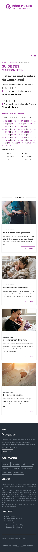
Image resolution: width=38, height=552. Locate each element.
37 (15, 129)
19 (25, 124)
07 (22, 121)
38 (19, 129)
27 (19, 126)
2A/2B (30, 124)
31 (31, 126)
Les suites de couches (13, 395)
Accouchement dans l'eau (15, 340)
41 (28, 129)
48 (15, 132)
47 (12, 132)
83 (22, 140)
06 (19, 121)
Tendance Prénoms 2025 (14, 518)
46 (9, 132)
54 (34, 132)
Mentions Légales (13, 538)
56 (6, 135)
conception (16, 464)
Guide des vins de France (14, 527)
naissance (16, 468)
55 (2, 135)
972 (34, 143)
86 (31, 140)
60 (19, 135)
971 (29, 143)
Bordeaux (28, 156)
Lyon (9, 160)
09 (28, 121)
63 (28, 135)
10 (31, 121)
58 (12, 135)
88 (2, 143)
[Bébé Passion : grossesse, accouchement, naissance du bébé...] (19, 7)
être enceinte (18, 473)
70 (15, 137)
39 (22, 129)
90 (9, 143)
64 (31, 135)
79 (9, 140)
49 (19, 132)
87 (34, 140)
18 (22, 124)
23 (6, 126)
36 (12, 129)
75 (31, 137)
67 (6, 137)
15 (12, 124)
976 (11, 146)
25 (12, 126)
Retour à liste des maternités (13, 113)
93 (19, 143)
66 (2, 137)
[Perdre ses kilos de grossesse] (19, 212)
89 (6, 143)
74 (28, 137)
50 (22, 132)
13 (6, 124)
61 (22, 135)
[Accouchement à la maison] (19, 267)
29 (25, 126)
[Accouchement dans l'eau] (19, 320)
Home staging (10, 516)
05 (15, 121)
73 (25, 137)
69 (12, 137)
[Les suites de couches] (19, 375)
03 (9, 121)
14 (9, 124)
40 (25, 129)
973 (3, 146)
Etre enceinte (10, 523)
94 (23, 143)
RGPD (23, 538)
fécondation (7, 473)
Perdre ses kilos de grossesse (16, 233)
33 (2, 129)
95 (26, 143)
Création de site (11, 521)
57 (9, 135)
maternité (6, 468)
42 (31, 129)
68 (9, 137)
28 (22, 126)
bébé (24, 464)
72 (22, 137)
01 (2, 121)
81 (15, 140)
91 (13, 143)
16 (15, 124)
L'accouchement (12, 62)
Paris (9, 153)
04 (12, 121)
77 (2, 140)
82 (19, 140)
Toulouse (27, 160)
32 (34, 126)
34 (6, 129)
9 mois (32, 464)
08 (25, 121)
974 (7, 146)
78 (6, 140)
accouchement (27, 468)
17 (19, 124)
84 (25, 140)
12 (2, 124)
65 (34, 135)
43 (34, 129)
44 (2, 132)
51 (25, 132)
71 (19, 137)
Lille (25, 153)
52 (28, 132)
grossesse (6, 464)
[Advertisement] (19, 32)
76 (34, 137)
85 (28, 140)
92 (16, 143)
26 (15, 126)
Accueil (4, 62)
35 (9, 129)
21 (34, 124)
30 (28, 126)
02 (6, 121)
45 (6, 132)
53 (31, 132)
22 (2, 126)
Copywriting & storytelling (14, 525)
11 (34, 121)
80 (12, 140)
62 (25, 135)
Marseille (10, 156)
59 (15, 135)
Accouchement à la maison (15, 287)
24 (9, 126)
